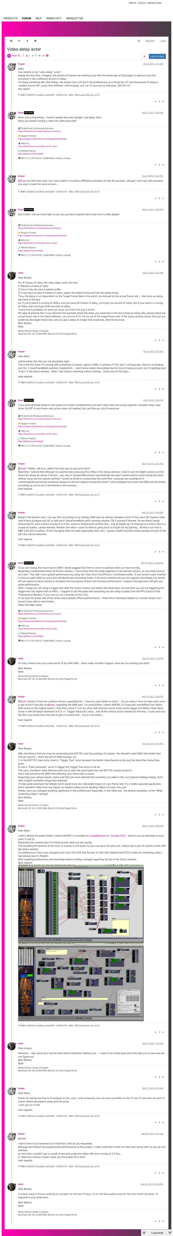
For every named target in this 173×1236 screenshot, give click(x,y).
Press (132, 3)
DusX (20, 112)
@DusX (22, 180)
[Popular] (27, 41)
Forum (26, 18)
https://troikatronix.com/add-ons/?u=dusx (37, 146)
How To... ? (18, 55)
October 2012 (118, 835)
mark (20, 273)
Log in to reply (157, 56)
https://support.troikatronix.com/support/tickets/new (42, 139)
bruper (21, 64)
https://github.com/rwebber (30, 153)
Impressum (154, 3)
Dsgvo (142, 3)
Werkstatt (54, 18)
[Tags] (35, 41)
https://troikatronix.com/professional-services (39, 131)
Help (38, 18)
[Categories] (11, 41)
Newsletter (74, 18)
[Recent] (19, 41)
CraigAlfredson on (99, 835)
